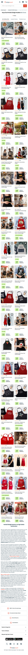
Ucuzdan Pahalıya (14, 19)
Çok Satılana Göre (5, 19)
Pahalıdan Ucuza (22, 19)
